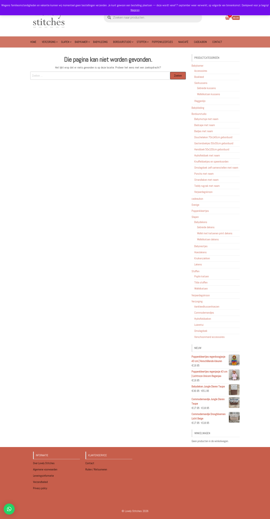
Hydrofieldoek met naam (207, 155)
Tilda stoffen (201, 282)
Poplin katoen (201, 276)
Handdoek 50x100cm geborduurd (211, 149)
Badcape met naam (204, 125)
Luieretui (199, 324)
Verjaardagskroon (203, 192)
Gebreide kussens (206, 88)
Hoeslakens (200, 252)
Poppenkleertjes (162, 42)
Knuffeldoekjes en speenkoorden (211, 161)
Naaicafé (183, 42)
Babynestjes (201, 246)
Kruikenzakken (202, 258)
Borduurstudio (122, 42)
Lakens (198, 264)
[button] (9, 509)
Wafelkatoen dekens (208, 239)
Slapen (65, 42)
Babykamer (81, 42)
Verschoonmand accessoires (209, 337)
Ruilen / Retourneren (96, 469)
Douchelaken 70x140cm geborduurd (213, 137)
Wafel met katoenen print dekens (214, 233)
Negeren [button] (135, 10)
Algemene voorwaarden (45, 469)
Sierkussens (200, 83)
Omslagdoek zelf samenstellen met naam (216, 167)
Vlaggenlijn (200, 101)
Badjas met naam (203, 131)
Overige (195, 204)
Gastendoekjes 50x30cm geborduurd (213, 143)
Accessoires (200, 71)
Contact (217, 42)
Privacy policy (40, 488)
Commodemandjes (204, 312)
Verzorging (48, 42)
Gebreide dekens (206, 227)
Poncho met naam (204, 173)
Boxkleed (199, 77)
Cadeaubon (200, 42)
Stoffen (141, 42)
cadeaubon (197, 198)
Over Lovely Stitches (44, 463)
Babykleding (100, 42)
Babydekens (200, 222)
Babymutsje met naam (206, 119)
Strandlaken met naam (206, 179)
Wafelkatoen (201, 288)
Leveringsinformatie (43, 475)
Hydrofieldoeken (202, 318)
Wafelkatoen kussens (208, 94)
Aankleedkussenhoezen (206, 306)
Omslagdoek (200, 331)
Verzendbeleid (40, 482)
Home (33, 42)
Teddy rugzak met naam (207, 186)
